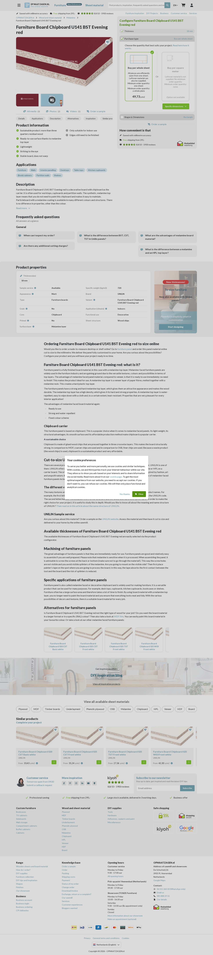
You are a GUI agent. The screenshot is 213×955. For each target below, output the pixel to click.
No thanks (125, 494)
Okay (140, 494)
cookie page (116, 476)
